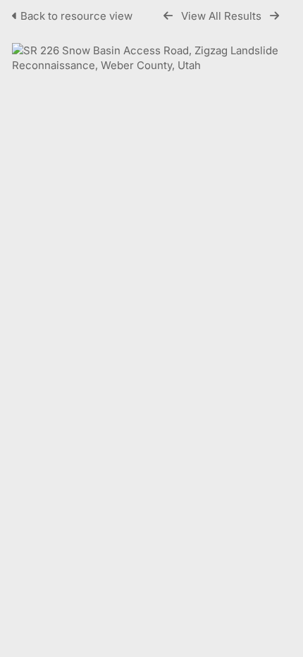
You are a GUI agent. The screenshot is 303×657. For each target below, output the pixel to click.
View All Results (221, 16)
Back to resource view (76, 16)
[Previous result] (168, 16)
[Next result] (274, 16)
